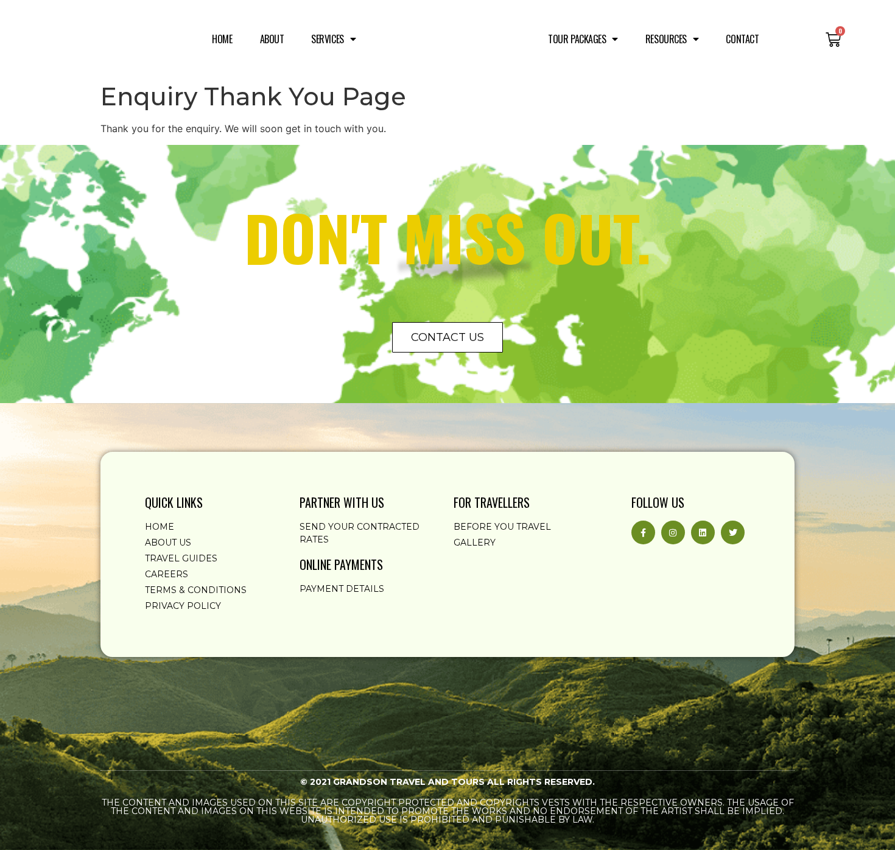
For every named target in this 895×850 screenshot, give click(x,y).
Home (222, 39)
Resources (666, 39)
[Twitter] (733, 532)
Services (327, 39)
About (272, 39)
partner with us (342, 502)
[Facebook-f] (643, 532)
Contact (742, 39)
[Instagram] (673, 532)
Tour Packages (577, 39)
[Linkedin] (703, 532)
